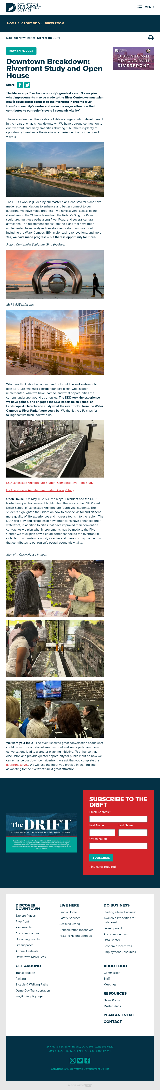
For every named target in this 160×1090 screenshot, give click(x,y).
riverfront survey (17, 764)
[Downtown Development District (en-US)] (23, 6)
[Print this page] (151, 38)
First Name (96, 825)
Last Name (125, 825)
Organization (98, 839)
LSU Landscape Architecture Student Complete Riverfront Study (49, 482)
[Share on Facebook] (20, 85)
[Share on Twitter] (27, 85)
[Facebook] (87, 1060)
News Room (54, 23)
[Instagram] (72, 1060)
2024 (56, 37)
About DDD (30, 23)
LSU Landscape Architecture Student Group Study (40, 490)
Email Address (99, 812)
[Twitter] (80, 1060)
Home (11, 23)
